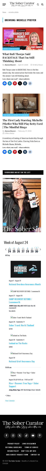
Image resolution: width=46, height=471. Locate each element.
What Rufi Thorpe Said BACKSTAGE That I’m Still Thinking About (18, 57)
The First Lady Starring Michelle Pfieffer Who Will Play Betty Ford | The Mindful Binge (23, 123)
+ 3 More (7, 395)
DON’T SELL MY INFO (28, 451)
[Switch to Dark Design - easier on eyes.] (38, 4)
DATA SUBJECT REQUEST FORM (17, 455)
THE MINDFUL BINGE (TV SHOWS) (16, 115)
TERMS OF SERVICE (31, 447)
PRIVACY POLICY (14, 444)
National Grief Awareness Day (22, 361)
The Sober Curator (14, 461)
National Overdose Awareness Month (25, 284)
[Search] (42, 4)
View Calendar (10, 400)
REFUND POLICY (13, 451)
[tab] (9, 249)
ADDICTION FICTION (11, 49)
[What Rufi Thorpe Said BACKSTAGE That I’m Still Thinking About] (23, 38)
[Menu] (4, 4)
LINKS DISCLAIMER (29, 444)
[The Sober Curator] (22, 4)
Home (4, 12)
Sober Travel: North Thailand (21, 325)
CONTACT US (35, 455)
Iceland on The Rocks (18, 343)
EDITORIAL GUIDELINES (13, 447)
